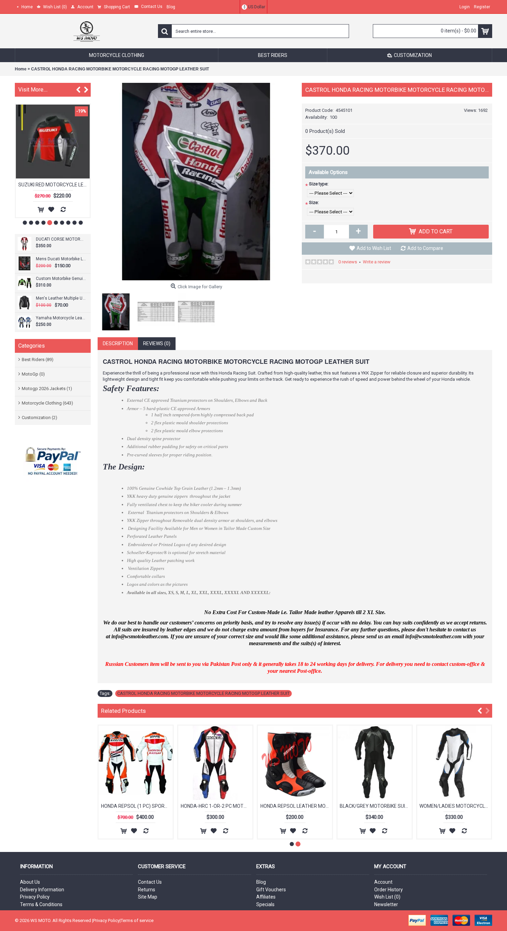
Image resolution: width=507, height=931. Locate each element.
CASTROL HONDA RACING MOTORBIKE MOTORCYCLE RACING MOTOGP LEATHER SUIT (120, 69)
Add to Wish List (374, 248)
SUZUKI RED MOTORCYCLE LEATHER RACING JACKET (54, 184)
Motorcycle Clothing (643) (47, 403)
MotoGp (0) (33, 374)
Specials (265, 904)
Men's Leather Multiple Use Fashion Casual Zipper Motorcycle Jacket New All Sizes (61, 298)
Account (383, 882)
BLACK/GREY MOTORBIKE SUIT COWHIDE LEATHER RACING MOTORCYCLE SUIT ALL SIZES (375, 806)
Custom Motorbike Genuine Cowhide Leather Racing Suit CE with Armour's (61, 278)
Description (118, 343)
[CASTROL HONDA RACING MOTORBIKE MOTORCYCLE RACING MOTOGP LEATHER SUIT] (196, 181)
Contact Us (150, 882)
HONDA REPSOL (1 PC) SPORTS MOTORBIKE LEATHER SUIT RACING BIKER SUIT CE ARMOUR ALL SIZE (137, 806)
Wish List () (387, 897)
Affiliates (266, 897)
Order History (388, 889)
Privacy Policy (35, 897)
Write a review (376, 261)
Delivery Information (42, 889)
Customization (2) (39, 417)
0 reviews (347, 261)
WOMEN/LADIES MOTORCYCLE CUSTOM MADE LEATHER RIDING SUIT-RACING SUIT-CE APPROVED (455, 806)
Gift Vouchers (271, 889)
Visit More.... (33, 89)
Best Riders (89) (37, 359)
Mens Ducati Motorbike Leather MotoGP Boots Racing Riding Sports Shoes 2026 (61, 258)
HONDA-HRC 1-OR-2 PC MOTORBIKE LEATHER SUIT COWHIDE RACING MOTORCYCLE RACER (216, 806)
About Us (30, 882)
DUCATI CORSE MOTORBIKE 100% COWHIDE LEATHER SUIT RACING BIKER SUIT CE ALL (61, 239)
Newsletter (386, 904)
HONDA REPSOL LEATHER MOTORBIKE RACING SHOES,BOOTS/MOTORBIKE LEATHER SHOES (296, 806)
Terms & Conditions (41, 904)
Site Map (147, 897)
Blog (261, 882)
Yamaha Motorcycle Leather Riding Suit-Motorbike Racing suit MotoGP (61, 318)
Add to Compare (425, 248)
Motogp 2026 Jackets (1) (47, 388)
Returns (146, 889)
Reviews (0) (156, 343)
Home (21, 69)
